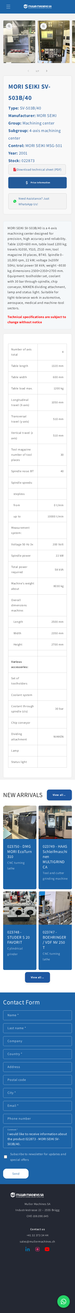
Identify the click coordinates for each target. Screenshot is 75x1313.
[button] (8, 6)
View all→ (59, 795)
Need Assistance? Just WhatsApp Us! (34, 201)
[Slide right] (46, 70)
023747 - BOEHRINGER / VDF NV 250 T (54, 939)
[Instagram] (37, 1250)
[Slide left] (28, 70)
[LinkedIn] (27, 1250)
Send (16, 1174)
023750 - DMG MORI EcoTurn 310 (19, 851)
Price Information (40, 182)
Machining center (38, 123)
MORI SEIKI (46, 115)
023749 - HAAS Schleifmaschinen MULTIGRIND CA (55, 856)
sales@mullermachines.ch (37, 1241)
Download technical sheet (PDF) (39, 169)
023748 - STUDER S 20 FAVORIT (18, 937)
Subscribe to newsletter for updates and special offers (38, 1157)
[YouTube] (47, 1250)
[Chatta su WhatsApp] (63, 1301)
